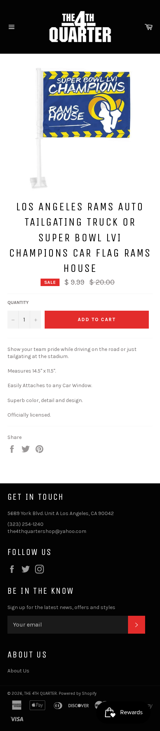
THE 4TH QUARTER (40, 693)
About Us (18, 671)
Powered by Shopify (77, 693)
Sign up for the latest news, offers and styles (61, 607)
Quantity (18, 302)
